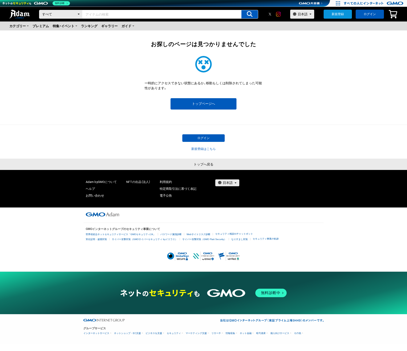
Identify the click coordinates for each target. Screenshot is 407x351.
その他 (297, 333)
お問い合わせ (95, 195)
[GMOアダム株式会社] (102, 214)
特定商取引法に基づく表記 (178, 188)
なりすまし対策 (239, 239)
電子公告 (166, 195)
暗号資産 (261, 333)
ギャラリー (109, 26)
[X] (270, 14)
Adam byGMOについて (101, 182)
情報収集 (230, 333)
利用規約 (166, 182)
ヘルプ (90, 188)
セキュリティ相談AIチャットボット (234, 234)
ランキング (89, 26)
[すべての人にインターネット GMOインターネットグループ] (374, 3)
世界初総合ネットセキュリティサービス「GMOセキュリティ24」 (120, 234)
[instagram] (278, 14)
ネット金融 (246, 333)
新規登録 (338, 14)
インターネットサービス (96, 333)
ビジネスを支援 (154, 333)
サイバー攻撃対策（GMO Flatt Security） (204, 239)
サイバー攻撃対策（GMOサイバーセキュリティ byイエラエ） (144, 239)
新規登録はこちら (203, 149)
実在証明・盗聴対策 (96, 239)
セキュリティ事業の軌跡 (266, 238)
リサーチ (216, 333)
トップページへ (203, 104)
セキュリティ (174, 333)
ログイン (370, 14)
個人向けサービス (279, 333)
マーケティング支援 (196, 333)
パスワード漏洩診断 (171, 234)
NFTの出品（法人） (138, 182)
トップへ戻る (203, 164)
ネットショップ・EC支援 (127, 333)
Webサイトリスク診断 (198, 234)
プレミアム (41, 26)
